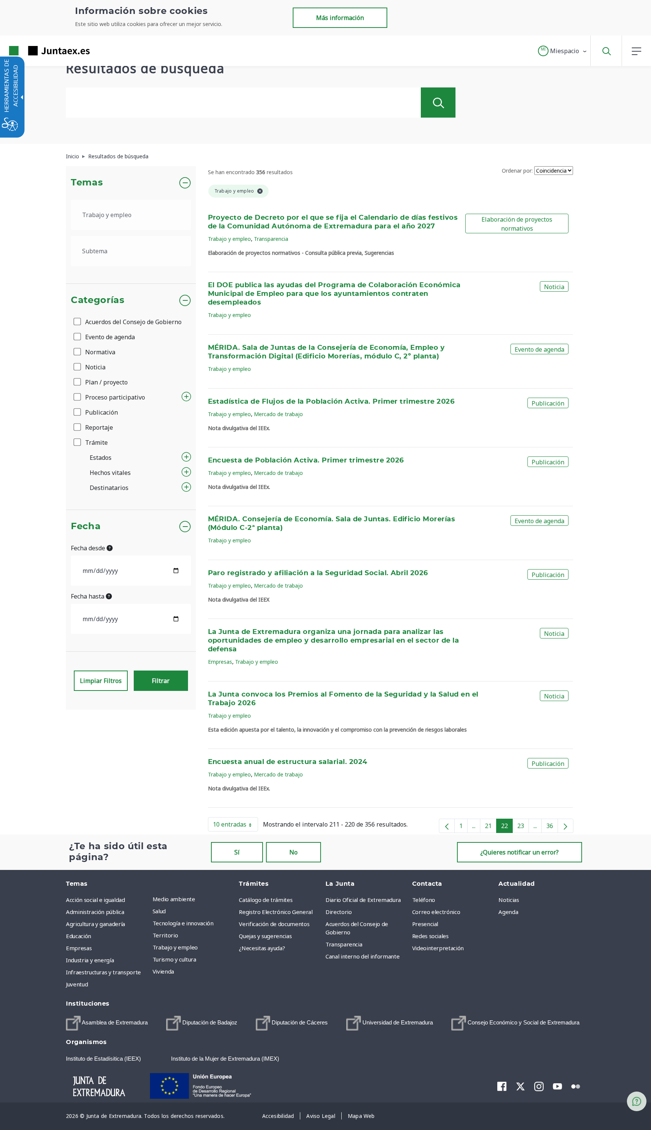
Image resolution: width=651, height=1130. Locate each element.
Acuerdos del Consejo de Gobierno (133, 322)
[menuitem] (194, 899)
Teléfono (423, 899)
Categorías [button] (98, 300)
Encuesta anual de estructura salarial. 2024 (287, 762)
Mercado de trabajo (278, 414)
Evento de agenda (109, 337)
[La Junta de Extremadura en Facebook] (502, 1086)
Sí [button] (237, 852)
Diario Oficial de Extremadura (363, 899)
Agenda (508, 912)
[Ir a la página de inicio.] (36, 50)
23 (523, 827)
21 (491, 827)
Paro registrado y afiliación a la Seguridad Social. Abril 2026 (318, 573)
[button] (562, 51)
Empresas (220, 661)
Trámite (96, 442)
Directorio (339, 912)
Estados (101, 457)
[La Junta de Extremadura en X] (520, 1086)
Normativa (99, 352)
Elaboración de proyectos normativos (516, 224)
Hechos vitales (110, 473)
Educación (78, 936)
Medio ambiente (174, 899)
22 (507, 827)
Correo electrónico (436, 912)
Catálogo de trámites (265, 899)
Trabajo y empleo (229, 238)
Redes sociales (430, 936)
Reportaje (98, 427)
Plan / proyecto (106, 382)
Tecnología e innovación (183, 923)
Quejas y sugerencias (265, 936)
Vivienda (163, 971)
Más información (340, 18)
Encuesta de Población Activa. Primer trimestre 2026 (306, 460)
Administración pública (95, 912)
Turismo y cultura (174, 959)
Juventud (77, 984)
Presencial (425, 924)
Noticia (94, 367)
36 (552, 827)
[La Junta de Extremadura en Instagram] (539, 1086)
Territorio (165, 935)
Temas (87, 182)
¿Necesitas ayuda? (262, 948)
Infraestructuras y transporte (103, 972)
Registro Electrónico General (275, 912)
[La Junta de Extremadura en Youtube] (557, 1085)
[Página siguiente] (565, 826)
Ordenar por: (517, 170)
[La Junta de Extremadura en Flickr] (576, 1085)
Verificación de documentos (274, 924)
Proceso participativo (114, 397)
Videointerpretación (438, 948)
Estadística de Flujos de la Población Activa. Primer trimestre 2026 (331, 401)
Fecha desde (89, 548)
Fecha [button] (86, 526)
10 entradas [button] (235, 825)
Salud (159, 911)
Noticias (508, 899)
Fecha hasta (88, 596)
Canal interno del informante (362, 956)
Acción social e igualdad (95, 899)
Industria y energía (90, 960)
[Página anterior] (447, 826)
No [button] (293, 852)
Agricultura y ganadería (95, 924)
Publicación (101, 412)
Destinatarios (109, 488)
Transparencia (271, 238)
